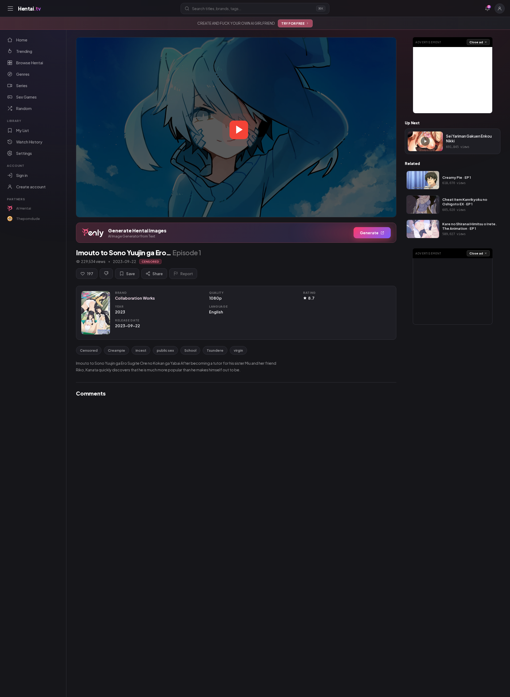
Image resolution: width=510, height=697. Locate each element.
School (190, 350)
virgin (238, 350)
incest (140, 350)
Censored (88, 350)
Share (157, 273)
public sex (165, 350)
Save (130, 273)
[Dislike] (106, 273)
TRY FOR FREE (293, 23)
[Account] (500, 8)
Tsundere (215, 350)
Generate (369, 232)
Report (186, 273)
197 (90, 273)
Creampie (116, 350)
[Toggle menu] (10, 8)
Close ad (476, 42)
